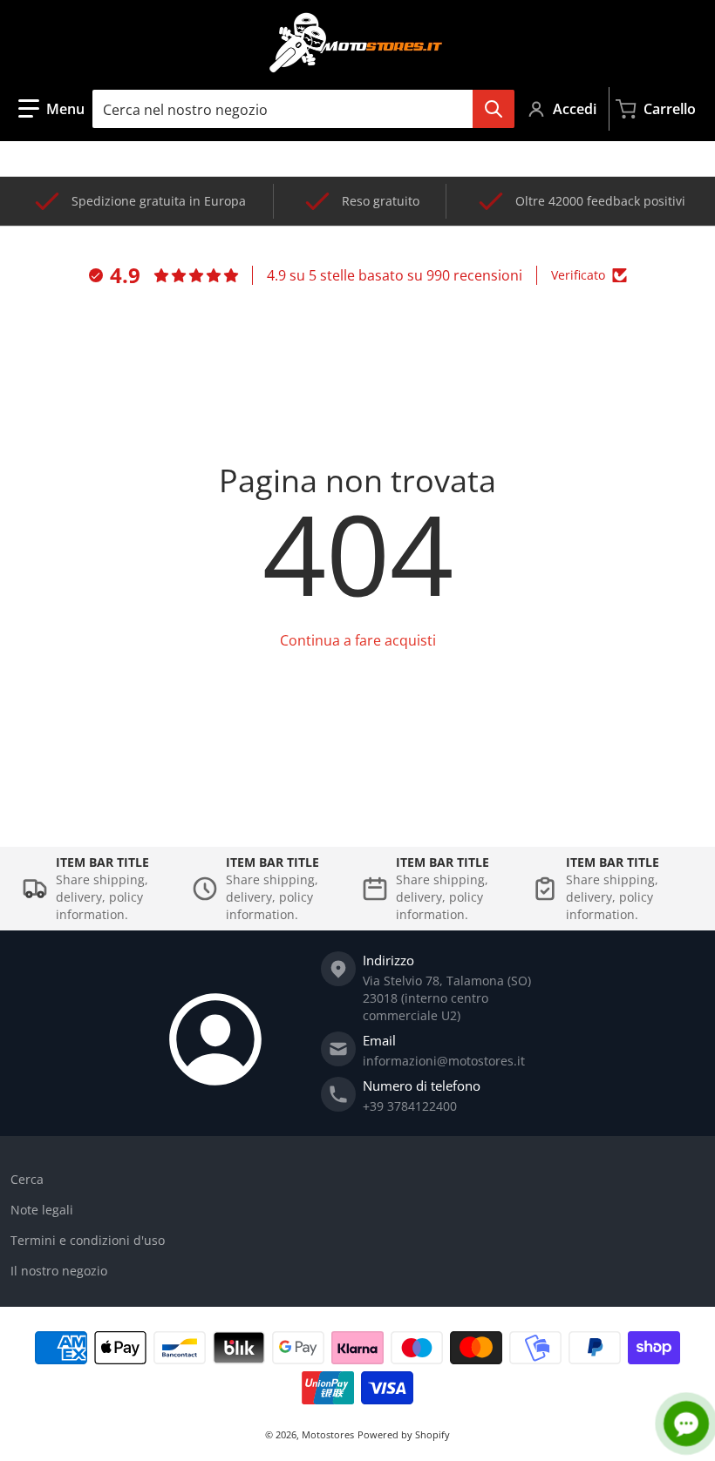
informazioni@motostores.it (444, 1060)
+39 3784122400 (410, 1106)
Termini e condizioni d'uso (87, 1240)
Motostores (328, 1434)
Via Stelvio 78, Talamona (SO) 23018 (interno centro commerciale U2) (447, 998)
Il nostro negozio (58, 1270)
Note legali (41, 1209)
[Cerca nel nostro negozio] (493, 109)
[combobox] (303, 109)
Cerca (27, 1179)
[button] (51, 109)
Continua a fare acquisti (358, 640)
